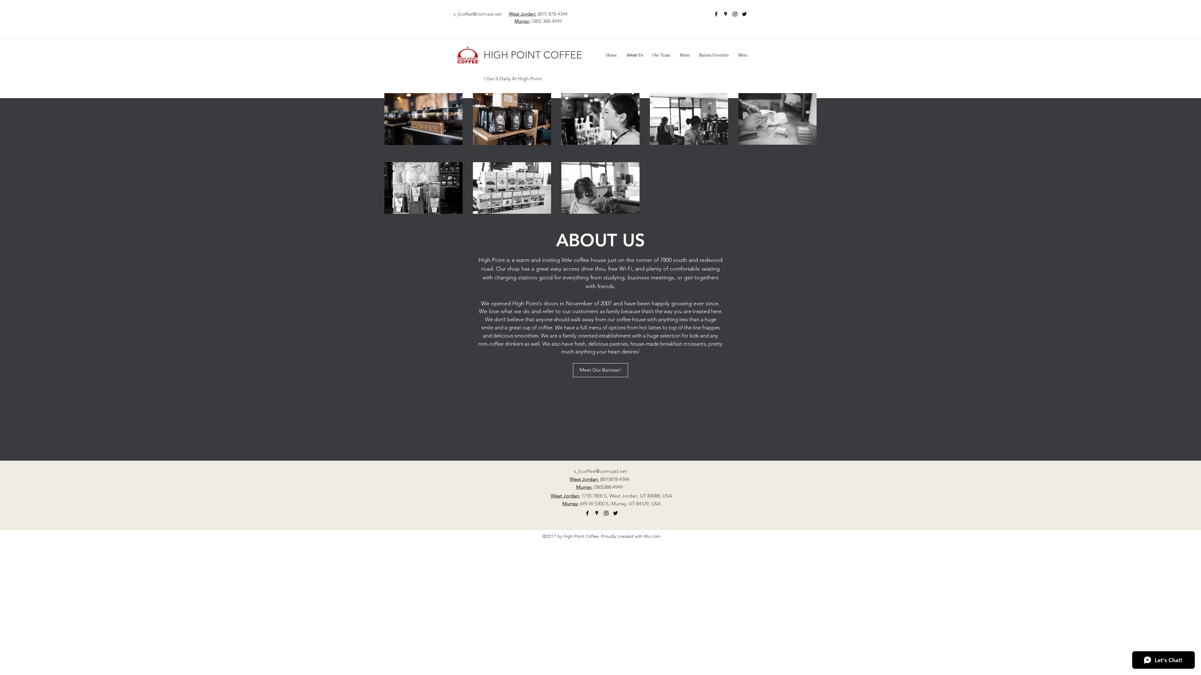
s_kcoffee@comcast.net (477, 14)
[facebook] (716, 14)
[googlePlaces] (725, 14)
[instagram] (735, 14)
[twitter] (744, 14)
